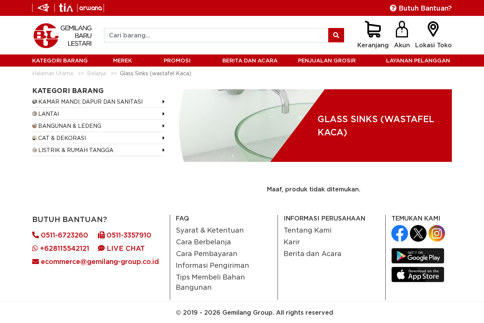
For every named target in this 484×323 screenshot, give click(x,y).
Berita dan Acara (312, 253)
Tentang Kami (308, 230)
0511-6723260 (63, 235)
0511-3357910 (128, 235)
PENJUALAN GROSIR (327, 60)
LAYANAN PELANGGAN (418, 60)
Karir (292, 242)
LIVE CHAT (125, 248)
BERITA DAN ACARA (250, 60)
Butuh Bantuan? (424, 8)
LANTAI (48, 113)
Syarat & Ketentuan (210, 230)
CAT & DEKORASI (62, 138)
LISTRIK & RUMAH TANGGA (75, 150)
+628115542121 (63, 248)
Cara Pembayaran (206, 253)
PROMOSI (177, 60)
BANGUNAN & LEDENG (69, 126)
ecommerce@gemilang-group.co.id (99, 261)
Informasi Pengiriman (212, 265)
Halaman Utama (52, 73)
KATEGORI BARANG (60, 60)
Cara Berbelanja (203, 242)
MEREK (122, 60)
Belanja (96, 73)
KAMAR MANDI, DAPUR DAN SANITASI (90, 101)
